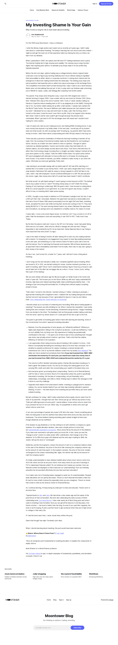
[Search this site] (5, 3)
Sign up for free (106, 4)
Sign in (95, 4)
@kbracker (32, 536)
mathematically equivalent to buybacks (42, 430)
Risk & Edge (71, 10)
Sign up (68, 600)
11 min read (59, 533)
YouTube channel (34, 553)
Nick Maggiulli (83, 351)
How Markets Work (42, 10)
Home (32, 10)
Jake (48, 495)
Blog (54, 600)
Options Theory (83, 10)
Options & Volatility (58, 10)
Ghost (111, 600)
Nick (40, 495)
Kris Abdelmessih (38, 34)
